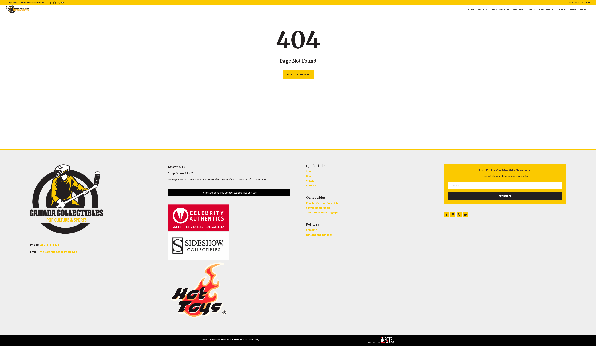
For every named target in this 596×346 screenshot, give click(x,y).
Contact (584, 9)
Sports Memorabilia (318, 207)
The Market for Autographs (323, 212)
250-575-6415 (49, 244)
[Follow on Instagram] (452, 214)
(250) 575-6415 (12, 2)
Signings (544, 9)
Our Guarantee (500, 9)
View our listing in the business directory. (231, 339)
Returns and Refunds (319, 234)
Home (471, 9)
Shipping (311, 230)
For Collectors (523, 9)
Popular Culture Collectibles (323, 203)
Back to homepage (298, 74)
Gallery (562, 9)
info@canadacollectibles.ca (58, 252)
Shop (481, 9)
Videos (310, 181)
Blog (573, 9)
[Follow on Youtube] (465, 214)
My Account (574, 3)
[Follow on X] (459, 214)
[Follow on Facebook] (446, 214)
